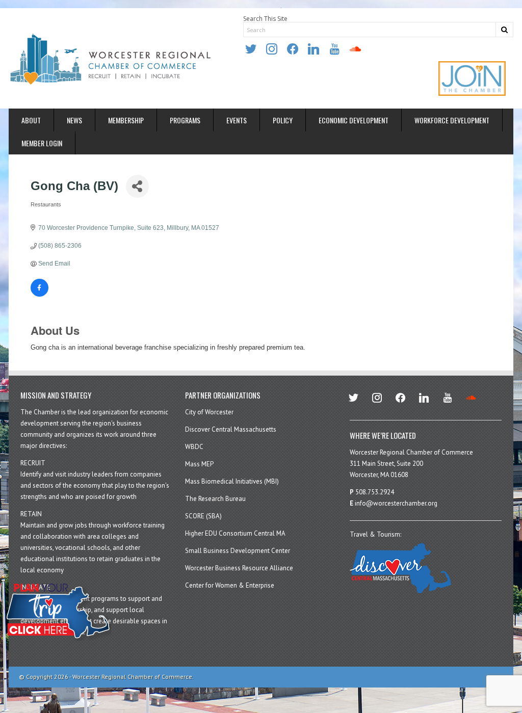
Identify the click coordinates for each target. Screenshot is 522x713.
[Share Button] (137, 186)
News (74, 120)
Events (236, 120)
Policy (283, 120)
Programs (185, 120)
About (31, 120)
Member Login (41, 143)
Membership (126, 120)
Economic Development (353, 120)
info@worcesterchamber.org (396, 503)
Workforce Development (451, 120)
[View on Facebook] (39, 294)
